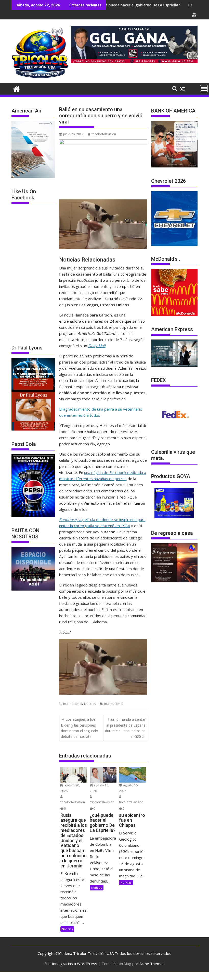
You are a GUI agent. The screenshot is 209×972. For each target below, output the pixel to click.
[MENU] (204, 88)
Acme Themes (152, 963)
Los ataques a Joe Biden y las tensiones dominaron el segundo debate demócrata (79, 728)
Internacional (72, 704)
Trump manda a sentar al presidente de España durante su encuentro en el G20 (125, 728)
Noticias (90, 704)
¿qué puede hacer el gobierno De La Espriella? (114, 5)
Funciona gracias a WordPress (70, 963)
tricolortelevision (104, 134)
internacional (113, 704)
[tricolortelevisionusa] (16, 88)
